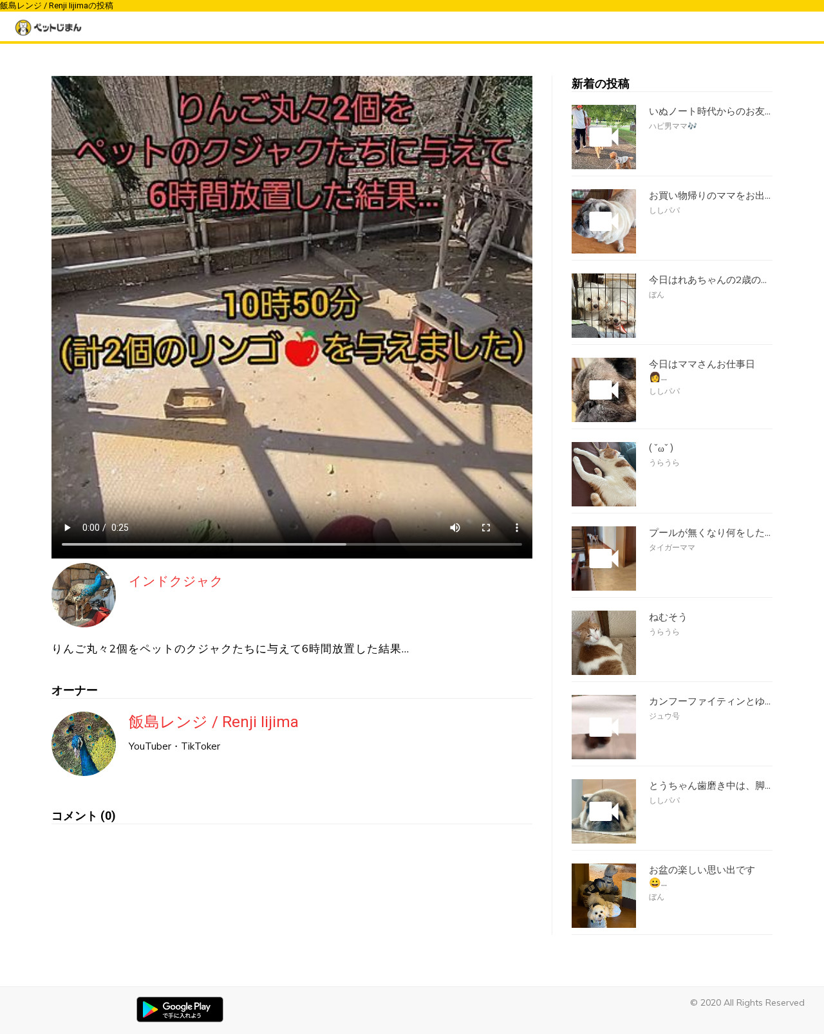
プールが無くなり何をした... (710, 533)
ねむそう (668, 617)
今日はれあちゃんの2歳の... (708, 280)
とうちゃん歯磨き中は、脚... (710, 785)
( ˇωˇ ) (661, 448)
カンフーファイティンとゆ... (710, 701)
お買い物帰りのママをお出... (710, 195)
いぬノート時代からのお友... (710, 111)
